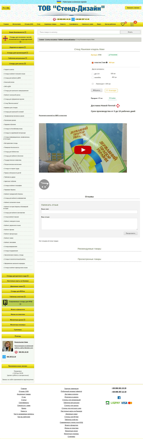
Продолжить (130, 233)
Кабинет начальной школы (12, 95)
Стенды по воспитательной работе (14, 259)
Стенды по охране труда (11, 168)
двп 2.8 (96, 74)
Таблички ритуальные (71, 403)
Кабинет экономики (10, 242)
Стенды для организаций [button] (16, 53)
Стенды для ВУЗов (18, 291)
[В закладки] (123, 24)
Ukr (8, 8)
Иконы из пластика (18, 314)
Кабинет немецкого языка (12, 221)
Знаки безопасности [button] (16, 32)
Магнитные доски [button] (17, 320)
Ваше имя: (45, 209)
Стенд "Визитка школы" (11, 103)
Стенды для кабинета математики (14, 212)
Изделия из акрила (71, 397)
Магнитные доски (71, 431)
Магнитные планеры (17, 325)
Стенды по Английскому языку (13, 128)
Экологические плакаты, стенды (13, 255)
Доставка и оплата (71, 394)
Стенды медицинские (10, 246)
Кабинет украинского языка (12, 225)
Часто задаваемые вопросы (24, 414)
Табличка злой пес (71, 419)
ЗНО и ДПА (7, 86)
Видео (99, 24)
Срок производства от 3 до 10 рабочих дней (113, 111)
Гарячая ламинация (71, 388)
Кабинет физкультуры (10, 234)
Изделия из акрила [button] (17, 47)
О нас (38, 24)
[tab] (18, 32)
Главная (6, 24)
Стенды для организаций (71, 400)
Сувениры (18, 329)
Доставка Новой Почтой (103, 105)
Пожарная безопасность (11, 147)
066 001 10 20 (23, 352)
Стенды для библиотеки (11, 152)
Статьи (23, 400)
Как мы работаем (110, 24)
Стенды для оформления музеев (14, 99)
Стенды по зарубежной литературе (15, 133)
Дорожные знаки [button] (16, 286)
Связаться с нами (87, 24)
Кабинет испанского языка (12, 202)
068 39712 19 (11, 357)
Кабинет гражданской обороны (13, 194)
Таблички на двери (9, 177)
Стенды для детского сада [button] (17, 276)
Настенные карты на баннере (18, 281)
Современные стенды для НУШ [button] (20, 301)
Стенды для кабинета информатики (15, 198)
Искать (130, 32)
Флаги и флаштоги (18, 309)
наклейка (97, 77)
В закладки (112, 90)
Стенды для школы (51, 39)
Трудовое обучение (10, 124)
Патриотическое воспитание (12, 164)
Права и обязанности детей (12, 173)
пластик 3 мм (99, 62)
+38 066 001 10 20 (63, 19)
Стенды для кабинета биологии (13, 156)
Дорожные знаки (71, 414)
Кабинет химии (8, 238)
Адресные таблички (10, 181)
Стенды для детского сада (71, 408)
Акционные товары (50, 24)
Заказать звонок (133, 8)
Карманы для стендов (10, 107)
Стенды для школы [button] (16, 63)
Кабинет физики (9, 229)
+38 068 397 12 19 (82, 19)
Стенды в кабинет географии (13, 185)
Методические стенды (11, 143)
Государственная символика (12, 160)
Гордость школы (9, 69)
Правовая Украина (9, 189)
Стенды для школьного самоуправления (16, 90)
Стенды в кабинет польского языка (14, 74)
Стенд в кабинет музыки (11, 217)
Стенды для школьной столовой (14, 112)
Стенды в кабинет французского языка (16, 267)
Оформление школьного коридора (14, 263)
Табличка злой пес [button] (17, 296)
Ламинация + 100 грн (103, 84)
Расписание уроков (10, 120)
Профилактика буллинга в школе (14, 116)
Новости (62, 24)
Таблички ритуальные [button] (16, 58)
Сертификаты (73, 24)
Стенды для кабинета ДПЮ (12, 78)
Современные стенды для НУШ (71, 422)
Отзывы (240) (29, 24)
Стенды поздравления (11, 251)
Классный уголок (9, 82)
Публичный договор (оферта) (71, 391)
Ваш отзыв (45, 217)
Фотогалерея (17, 24)
